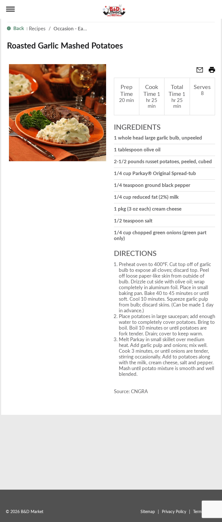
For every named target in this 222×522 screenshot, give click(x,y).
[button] (197, 71)
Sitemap (147, 512)
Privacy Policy (174, 512)
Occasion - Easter (72, 28)
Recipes (37, 28)
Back (18, 28)
